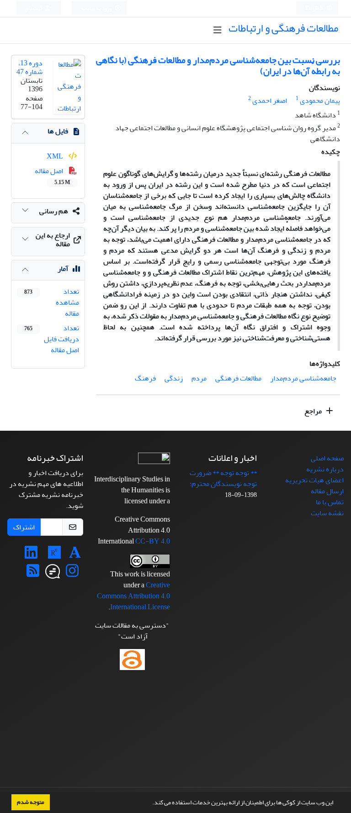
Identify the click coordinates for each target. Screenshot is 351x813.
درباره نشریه (325, 469)
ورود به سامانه (96, 8)
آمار (63, 268)
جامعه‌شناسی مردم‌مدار (303, 378)
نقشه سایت (327, 513)
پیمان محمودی (320, 100)
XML (55, 156)
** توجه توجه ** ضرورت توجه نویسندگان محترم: (223, 478)
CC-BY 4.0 (152, 541)
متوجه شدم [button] (30, 802)
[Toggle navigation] (217, 30)
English (314, 8)
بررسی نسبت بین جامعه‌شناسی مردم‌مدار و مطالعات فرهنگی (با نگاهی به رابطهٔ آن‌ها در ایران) (218, 65)
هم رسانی (53, 211)
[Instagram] (72, 574)
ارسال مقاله (327, 491)
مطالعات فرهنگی (238, 378)
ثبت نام (34, 8)
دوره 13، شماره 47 (29, 67)
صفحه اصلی (327, 458)
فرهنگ (145, 378)
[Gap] (52, 574)
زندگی (174, 378)
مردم (199, 378)
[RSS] (33, 574)
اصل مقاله (52, 176)
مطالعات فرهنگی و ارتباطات (283, 28)
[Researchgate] (54, 555)
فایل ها (58, 131)
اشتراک (24, 527)
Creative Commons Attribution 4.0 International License (133, 596)
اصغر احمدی (269, 100)
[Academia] (75, 555)
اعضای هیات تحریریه (314, 480)
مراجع (313, 411)
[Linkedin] (31, 555)
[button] (150, 803)
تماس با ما (330, 502)
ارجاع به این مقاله (53, 239)
